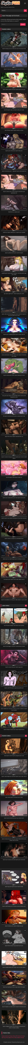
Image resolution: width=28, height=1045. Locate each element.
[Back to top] (23, 1041)
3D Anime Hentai (20, 1036)
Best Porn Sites (13, 1037)
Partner (3, 1036)
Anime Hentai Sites (10, 1036)
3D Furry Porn (5, 1037)
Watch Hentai (21, 1037)
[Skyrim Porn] (11, 3)
